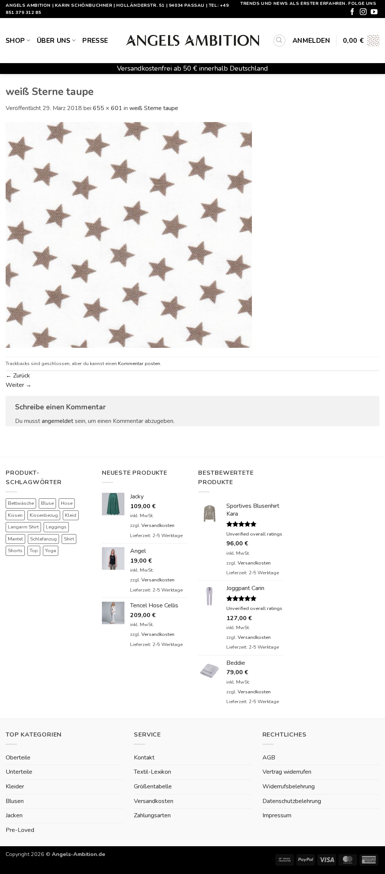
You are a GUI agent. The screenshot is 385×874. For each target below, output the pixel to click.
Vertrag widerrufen (286, 772)
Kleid (70, 515)
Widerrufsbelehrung (288, 786)
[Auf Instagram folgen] (363, 12)
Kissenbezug (44, 515)
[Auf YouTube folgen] (374, 12)
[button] (279, 41)
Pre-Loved (20, 830)
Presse (95, 40)
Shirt (69, 539)
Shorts (15, 550)
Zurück (18, 375)
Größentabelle (153, 786)
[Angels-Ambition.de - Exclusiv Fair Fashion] (192, 40)
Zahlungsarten (152, 815)
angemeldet (57, 421)
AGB (268, 757)
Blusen (15, 801)
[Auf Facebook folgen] (352, 12)
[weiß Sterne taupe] (129, 235)
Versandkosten (157, 525)
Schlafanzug (43, 539)
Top (34, 550)
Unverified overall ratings (254, 534)
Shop (15, 40)
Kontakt (144, 757)
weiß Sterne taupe (153, 108)
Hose (67, 503)
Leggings (56, 527)
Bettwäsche (21, 503)
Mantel (15, 539)
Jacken (14, 815)
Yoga (50, 550)
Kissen (15, 515)
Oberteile (18, 757)
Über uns (54, 40)
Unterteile (19, 772)
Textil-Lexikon (152, 772)
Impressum (276, 815)
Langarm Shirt (23, 527)
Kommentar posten (139, 363)
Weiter (19, 385)
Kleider (15, 786)
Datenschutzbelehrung (291, 801)
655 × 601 (107, 108)
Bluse (47, 503)
